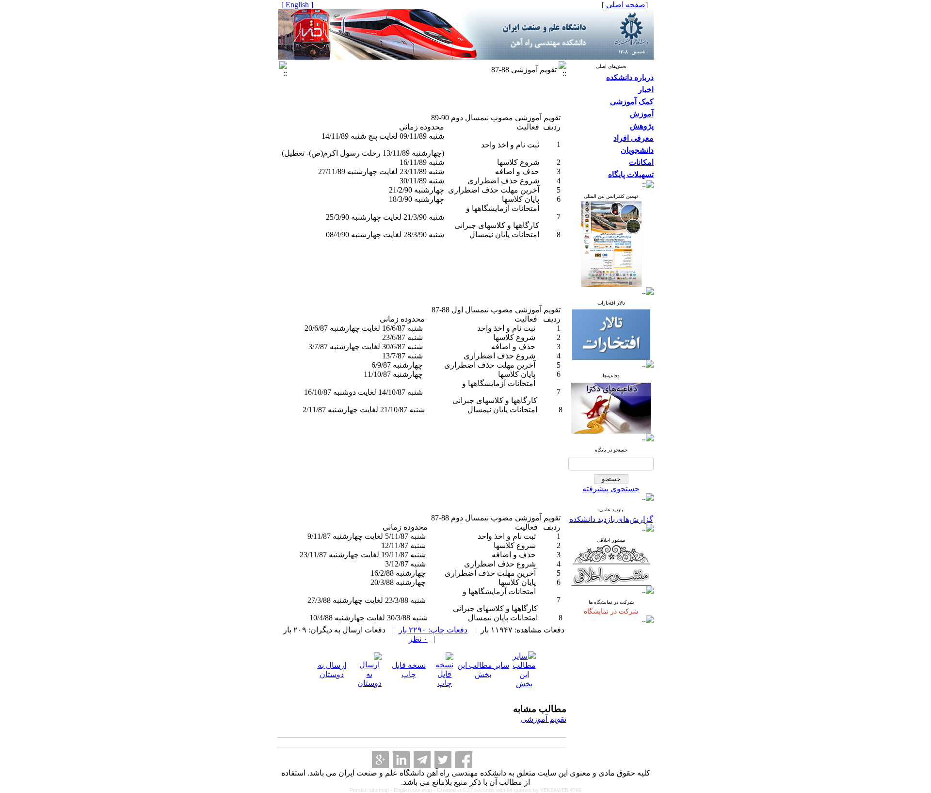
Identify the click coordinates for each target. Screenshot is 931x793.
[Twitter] (442, 759)
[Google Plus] (380, 759)
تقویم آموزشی (543, 719)
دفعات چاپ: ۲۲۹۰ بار (433, 630)
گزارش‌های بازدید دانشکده (611, 519)
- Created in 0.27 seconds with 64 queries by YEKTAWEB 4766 (507, 790)
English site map (413, 790)
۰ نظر (418, 639)
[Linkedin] (401, 759)
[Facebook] (463, 759)
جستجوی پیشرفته (611, 489)
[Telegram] (422, 759)
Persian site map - (372, 790)
